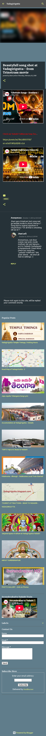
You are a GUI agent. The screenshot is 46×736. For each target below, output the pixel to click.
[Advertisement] (16, 711)
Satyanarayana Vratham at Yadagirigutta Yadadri (21, 533)
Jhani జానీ (22, 234)
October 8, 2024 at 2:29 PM (28, 236)
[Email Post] (4, 196)
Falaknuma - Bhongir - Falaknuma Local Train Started (22, 476)
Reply (13, 264)
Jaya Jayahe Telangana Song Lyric (15, 396)
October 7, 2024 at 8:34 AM (32, 218)
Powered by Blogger (24, 733)
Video (6, 199)
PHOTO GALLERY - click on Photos (15, 587)
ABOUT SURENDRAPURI (11, 560)
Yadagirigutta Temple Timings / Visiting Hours (20, 342)
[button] (4, 80)
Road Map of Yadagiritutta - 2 (13, 369)
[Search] (42, 4)
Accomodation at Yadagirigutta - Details (17, 423)
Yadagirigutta (13, 4)
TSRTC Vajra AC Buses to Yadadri (15, 450)
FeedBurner (28, 689)
